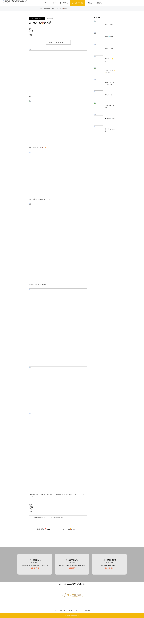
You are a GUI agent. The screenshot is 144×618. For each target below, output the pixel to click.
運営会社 (99, 3)
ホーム (44, 3)
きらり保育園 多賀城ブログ (37, 18)
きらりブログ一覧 (77, 3)
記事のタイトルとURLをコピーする (58, 42)
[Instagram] (70, 602)
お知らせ (89, 3)
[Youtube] (74, 602)
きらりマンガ (64, 3)
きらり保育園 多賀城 (41, 517)
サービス (53, 3)
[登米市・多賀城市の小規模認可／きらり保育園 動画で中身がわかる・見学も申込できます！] (72, 595)
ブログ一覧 (87, 610)
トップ (56, 610)
